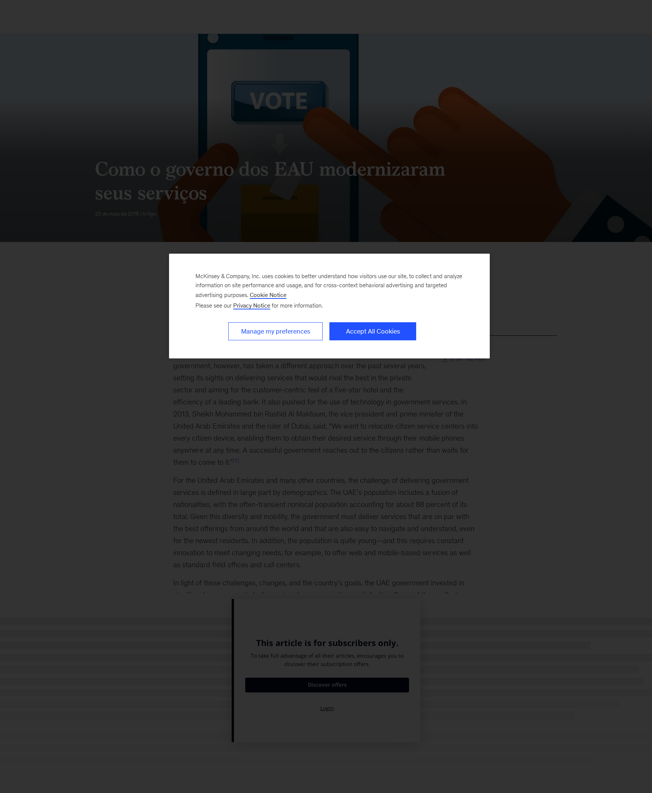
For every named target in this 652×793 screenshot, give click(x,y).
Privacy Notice (251, 305)
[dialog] (329, 306)
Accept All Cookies (373, 331)
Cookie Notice (268, 295)
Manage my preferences (275, 331)
